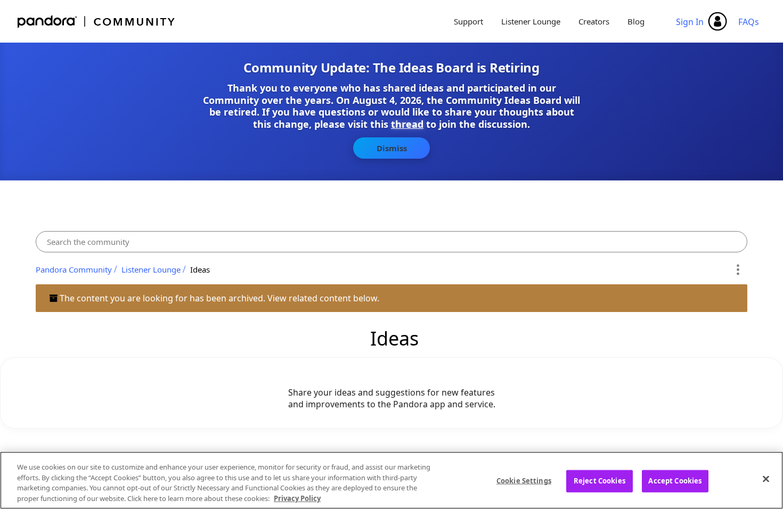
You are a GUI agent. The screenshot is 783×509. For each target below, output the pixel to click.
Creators (593, 21)
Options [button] (737, 269)
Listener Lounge (530, 21)
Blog (636, 21)
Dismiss (392, 148)
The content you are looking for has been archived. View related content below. (218, 298)
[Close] (766, 478)
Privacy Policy (297, 498)
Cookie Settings (523, 481)
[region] (391, 480)
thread (407, 124)
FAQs (748, 22)
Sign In (690, 22)
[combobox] (392, 241)
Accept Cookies (675, 481)
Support (468, 21)
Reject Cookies (599, 481)
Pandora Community (96, 21)
